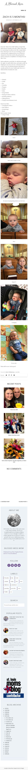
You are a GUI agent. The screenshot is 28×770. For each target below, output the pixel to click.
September (9, 723)
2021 (6, 708)
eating (12, 581)
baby (12, 578)
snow (19, 588)
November (8, 719)
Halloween (6, 584)
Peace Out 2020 (13, 628)
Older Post (22, 501)
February (8, 738)
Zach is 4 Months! (10, 727)
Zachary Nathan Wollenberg (17, 650)
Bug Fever (8, 729)
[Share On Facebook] (9, 375)
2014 (6, 746)
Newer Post (6, 501)
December (8, 718)
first (17, 581)
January (8, 740)
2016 (6, 742)
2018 (6, 714)
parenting (6, 588)
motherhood (14, 584)
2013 (6, 748)
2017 (6, 716)
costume (6, 581)
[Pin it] (14, 375)
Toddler (6, 591)
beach (17, 578)
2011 (6, 752)
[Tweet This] (6, 375)
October (8, 721)
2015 (6, 744)
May (7, 735)
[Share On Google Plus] (11, 375)
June (7, 733)
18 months (6, 578)
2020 (6, 710)
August (7, 731)
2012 (6, 750)
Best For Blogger (21, 768)
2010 (6, 754)
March (7, 736)
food (21, 581)
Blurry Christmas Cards (15, 660)
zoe (11, 591)
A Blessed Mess (14, 3)
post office (13, 588)
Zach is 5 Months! (10, 725)
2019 (6, 712)
